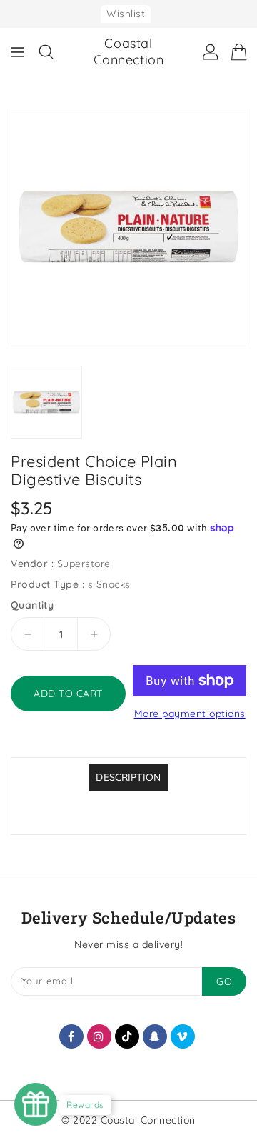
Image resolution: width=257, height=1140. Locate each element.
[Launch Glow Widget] (35, 1104)
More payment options (190, 713)
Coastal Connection (129, 51)
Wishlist (125, 13)
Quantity (32, 605)
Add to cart (68, 693)
